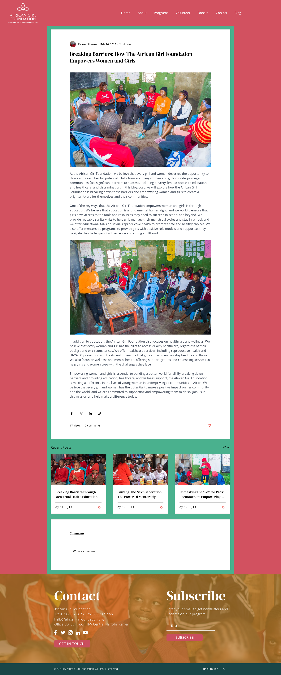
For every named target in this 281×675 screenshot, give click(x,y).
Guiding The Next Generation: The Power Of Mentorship (140, 494)
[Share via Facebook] (71, 413)
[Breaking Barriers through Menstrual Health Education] (78, 469)
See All (226, 447)
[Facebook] (55, 633)
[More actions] (209, 44)
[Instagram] (70, 633)
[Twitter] (63, 633)
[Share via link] (100, 413)
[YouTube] (85, 633)
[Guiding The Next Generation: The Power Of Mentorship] (140, 469)
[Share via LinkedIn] (90, 413)
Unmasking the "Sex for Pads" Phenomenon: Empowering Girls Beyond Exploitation (201, 494)
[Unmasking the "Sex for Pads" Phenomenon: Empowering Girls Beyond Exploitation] (202, 469)
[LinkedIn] (78, 633)
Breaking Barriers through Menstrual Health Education (76, 494)
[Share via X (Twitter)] (81, 413)
